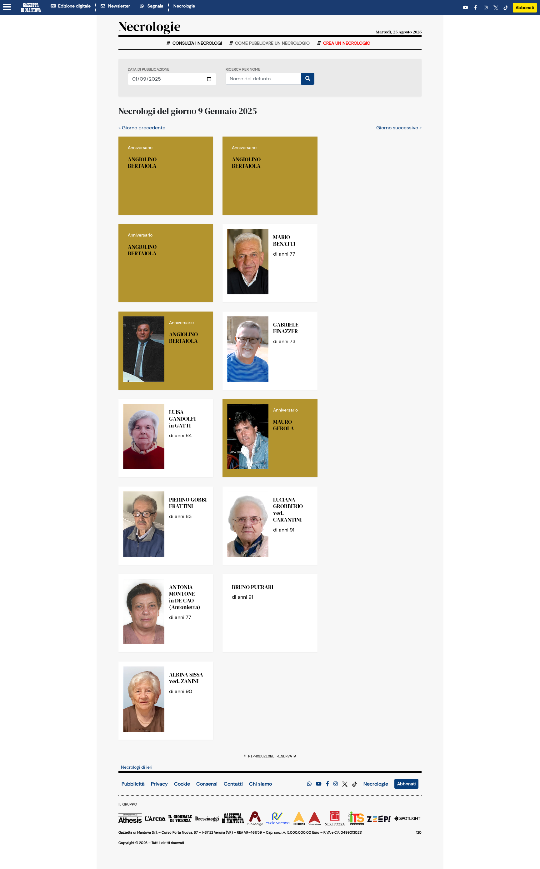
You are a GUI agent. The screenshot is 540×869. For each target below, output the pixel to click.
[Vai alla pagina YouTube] (466, 7)
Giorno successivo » (399, 127)
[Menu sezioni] (7, 7)
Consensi (207, 784)
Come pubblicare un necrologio (272, 43)
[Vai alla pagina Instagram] (486, 7)
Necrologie (184, 6)
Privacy (159, 784)
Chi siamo (260, 784)
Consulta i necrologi (196, 43)
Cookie (182, 784)
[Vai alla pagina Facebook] (476, 7)
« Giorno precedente (141, 127)
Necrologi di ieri (136, 767)
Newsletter (118, 6)
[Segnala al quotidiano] (309, 784)
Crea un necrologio (346, 43)
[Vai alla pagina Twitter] (495, 7)
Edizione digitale (73, 6)
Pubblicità (133, 784)
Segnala (154, 6)
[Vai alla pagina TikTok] (505, 7)
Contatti (233, 784)
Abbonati (525, 7)
